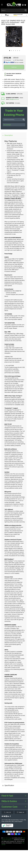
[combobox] (12, 10)
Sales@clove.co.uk (14, 99)
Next (26, 15)
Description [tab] (8, 135)
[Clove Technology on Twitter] (2, 816)
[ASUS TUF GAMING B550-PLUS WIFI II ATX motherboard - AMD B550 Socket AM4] (14, 37)
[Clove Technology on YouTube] (4, 816)
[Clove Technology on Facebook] (10, 816)
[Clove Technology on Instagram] (6, 816)
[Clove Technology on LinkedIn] (8, 816)
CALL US (8, 812)
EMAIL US (21, 812)
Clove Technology (7, 838)
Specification (9, 785)
